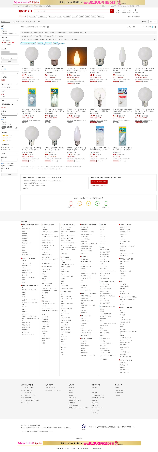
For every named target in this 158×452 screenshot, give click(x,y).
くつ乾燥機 (24, 240)
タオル (121, 278)
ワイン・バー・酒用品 (86, 251)
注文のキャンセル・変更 (98, 395)
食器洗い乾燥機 (26, 325)
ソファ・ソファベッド (125, 319)
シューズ (122, 236)
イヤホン (59, 16)
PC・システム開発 (65, 332)
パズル (102, 264)
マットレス (122, 312)
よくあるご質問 (112, 6)
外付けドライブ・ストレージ (49, 288)
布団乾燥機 (24, 238)
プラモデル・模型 (104, 256)
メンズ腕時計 (123, 284)
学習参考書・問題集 (66, 320)
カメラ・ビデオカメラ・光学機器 (50, 232)
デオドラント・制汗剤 (86, 330)
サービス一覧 (68, 448)
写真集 (62, 341)
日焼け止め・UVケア (86, 332)
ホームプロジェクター (47, 240)
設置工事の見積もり (26, 397)
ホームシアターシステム (48, 245)
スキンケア (83, 318)
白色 (2, 94)
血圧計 (43, 340)
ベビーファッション (105, 286)
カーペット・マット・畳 (126, 340)
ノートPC (44, 271)
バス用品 (122, 273)
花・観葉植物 (103, 359)
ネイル (82, 328)
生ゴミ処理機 (25, 332)
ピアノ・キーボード (66, 259)
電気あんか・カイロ (27, 272)
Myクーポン (71, 397)
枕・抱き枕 (122, 315)
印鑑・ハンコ (123, 264)
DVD (62, 354)
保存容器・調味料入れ (86, 234)
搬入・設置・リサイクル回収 (28, 395)
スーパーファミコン (86, 290)
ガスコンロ (24, 307)
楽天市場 (138, 6)
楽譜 (62, 306)
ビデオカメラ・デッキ (47, 242)
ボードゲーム (103, 268)
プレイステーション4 (86, 264)
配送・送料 (94, 387)
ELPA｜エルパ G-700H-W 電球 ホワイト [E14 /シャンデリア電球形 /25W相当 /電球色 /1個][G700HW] (122, 149)
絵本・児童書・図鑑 (66, 296)
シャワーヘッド (45, 324)
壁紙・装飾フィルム (125, 345)
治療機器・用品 (84, 298)
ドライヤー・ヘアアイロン (48, 303)
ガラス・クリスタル (6, 87)
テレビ (93, 16)
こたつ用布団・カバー (125, 352)
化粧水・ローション (86, 321)
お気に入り (71, 390)
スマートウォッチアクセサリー (69, 247)
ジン (101, 232)
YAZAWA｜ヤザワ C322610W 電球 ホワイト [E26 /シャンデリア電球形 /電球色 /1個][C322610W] (77, 149)
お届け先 (3, 111)
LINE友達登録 (95, 405)
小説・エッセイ (65, 322)
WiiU (82, 280)
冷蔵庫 (81, 16)
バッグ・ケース (124, 239)
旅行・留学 (64, 301)
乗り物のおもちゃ (104, 254)
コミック (63, 294)
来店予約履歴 (72, 403)
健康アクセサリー (85, 353)
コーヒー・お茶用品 (86, 248)
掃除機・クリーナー (27, 243)
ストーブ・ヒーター (27, 263)
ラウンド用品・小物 (125, 241)
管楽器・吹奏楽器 (65, 266)
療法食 (102, 335)
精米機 (23, 294)
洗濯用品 (122, 268)
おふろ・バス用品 (104, 291)
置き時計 (122, 291)
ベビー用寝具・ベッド (105, 293)
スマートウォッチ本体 (66, 245)
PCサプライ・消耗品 (47, 283)
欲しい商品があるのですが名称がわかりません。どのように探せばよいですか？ (44, 181)
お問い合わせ (95, 413)
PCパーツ (44, 295)
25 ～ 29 (3, 107)
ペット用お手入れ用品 (105, 313)
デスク (121, 326)
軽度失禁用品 (84, 312)
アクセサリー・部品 (46, 254)
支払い (93, 390)
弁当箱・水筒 (84, 241)
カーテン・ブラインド (125, 337)
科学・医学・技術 (65, 329)
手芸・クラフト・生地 (125, 271)
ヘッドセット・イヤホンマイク (69, 242)
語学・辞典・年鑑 (65, 327)
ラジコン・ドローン (105, 261)
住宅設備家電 (25, 252)
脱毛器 (43, 314)
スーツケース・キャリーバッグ (127, 299)
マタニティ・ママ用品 (105, 288)
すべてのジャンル (5, 21)
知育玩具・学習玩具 (105, 252)
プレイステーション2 (86, 278)
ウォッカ (102, 239)
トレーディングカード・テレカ (108, 271)
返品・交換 (94, 392)
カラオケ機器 (64, 285)
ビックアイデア (42, 16)
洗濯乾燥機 (24, 233)
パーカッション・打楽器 (67, 276)
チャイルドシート (104, 300)
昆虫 (101, 328)
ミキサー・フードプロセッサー (29, 316)
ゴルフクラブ (123, 234)
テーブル (122, 324)
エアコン (75, 16)
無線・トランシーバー (47, 257)
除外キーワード (5, 168)
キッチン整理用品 (85, 239)
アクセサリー (64, 274)
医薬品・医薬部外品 (86, 296)
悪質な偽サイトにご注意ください (44, 431)
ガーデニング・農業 (105, 353)
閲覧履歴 (71, 392)
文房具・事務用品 (124, 261)
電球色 (3, 96)
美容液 (82, 325)
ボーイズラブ (64, 325)
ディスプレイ (45, 276)
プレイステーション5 (86, 261)
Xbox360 (83, 271)
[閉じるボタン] (155, 32)
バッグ (121, 302)
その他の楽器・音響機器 (67, 288)
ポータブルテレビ (46, 250)
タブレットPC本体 (65, 229)
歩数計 (43, 336)
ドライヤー (52, 16)
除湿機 (23, 282)
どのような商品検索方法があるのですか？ (34, 183)
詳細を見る (77, 39)
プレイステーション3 (86, 275)
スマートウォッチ (124, 293)
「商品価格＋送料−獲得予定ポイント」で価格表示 (32, 27)
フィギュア (103, 259)
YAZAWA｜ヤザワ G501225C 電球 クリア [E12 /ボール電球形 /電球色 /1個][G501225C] (100, 111)
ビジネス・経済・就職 (66, 308)
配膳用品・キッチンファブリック (89, 243)
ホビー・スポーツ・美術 (67, 303)
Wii (81, 283)
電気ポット (24, 309)
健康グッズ (83, 350)
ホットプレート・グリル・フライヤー (30, 303)
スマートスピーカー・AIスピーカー (50, 260)
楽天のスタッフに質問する (99, 181)
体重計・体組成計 (46, 338)
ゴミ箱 (121, 349)
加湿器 (23, 279)
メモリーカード (45, 252)
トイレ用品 (122, 275)
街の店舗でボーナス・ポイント (53, 390)
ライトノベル (64, 336)
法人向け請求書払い (73, 405)
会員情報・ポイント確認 (75, 400)
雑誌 (62, 315)
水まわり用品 (84, 253)
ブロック (102, 275)
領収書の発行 (95, 400)
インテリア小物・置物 (125, 356)
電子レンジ (100, 16)
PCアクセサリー (46, 274)
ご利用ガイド (103, 6)
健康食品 (83, 348)
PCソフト (44, 297)
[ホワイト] (2, 69)
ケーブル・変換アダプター (67, 238)
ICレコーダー (45, 247)
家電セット (33, 16)
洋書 (62, 334)
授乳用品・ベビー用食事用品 (107, 296)
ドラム (62, 269)
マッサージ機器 (45, 326)
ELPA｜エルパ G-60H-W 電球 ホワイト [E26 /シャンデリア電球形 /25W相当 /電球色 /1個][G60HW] (54, 111)
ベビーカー (103, 298)
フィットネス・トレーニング (127, 246)
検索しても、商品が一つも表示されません (34, 185)
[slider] (1, 55)
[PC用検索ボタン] (112, 11)
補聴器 (43, 328)
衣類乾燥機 (24, 236)
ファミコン (83, 287)
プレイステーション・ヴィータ (88, 273)
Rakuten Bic (25, 11)
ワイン (102, 229)
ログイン (130, 16)
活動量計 (44, 333)
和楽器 (62, 283)
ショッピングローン (26, 392)
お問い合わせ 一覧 (77, 448)
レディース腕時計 (124, 286)
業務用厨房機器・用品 (86, 246)
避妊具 (82, 303)
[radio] (2, 28)
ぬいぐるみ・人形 (104, 249)
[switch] (16, 127)
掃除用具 (122, 266)
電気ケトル (24, 311)
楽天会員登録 (137, 16)
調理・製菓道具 (84, 229)
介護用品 (83, 307)
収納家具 (122, 335)
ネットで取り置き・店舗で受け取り (30, 400)
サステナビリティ (87, 448)
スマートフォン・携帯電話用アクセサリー (69, 232)
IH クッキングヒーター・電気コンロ (30, 319)
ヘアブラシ (44, 306)
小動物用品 (103, 318)
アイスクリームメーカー (28, 334)
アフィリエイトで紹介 (97, 408)
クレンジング (84, 323)
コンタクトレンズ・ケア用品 (88, 305)
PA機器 (63, 262)
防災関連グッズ (104, 348)
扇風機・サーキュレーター (28, 277)
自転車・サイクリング (125, 227)
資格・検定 (64, 339)
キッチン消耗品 (84, 236)
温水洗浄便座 (45, 331)
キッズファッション (105, 284)
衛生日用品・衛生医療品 (87, 300)
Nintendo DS (84, 285)
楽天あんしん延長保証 (26, 390)
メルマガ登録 (95, 403)
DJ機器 (63, 278)
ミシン (23, 247)
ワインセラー (25, 314)
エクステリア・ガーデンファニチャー (108, 355)
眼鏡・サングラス (124, 255)
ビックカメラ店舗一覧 (123, 6)
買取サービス (24, 403)
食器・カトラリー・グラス (87, 232)
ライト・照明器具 (26, 255)
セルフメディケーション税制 (28, 431)
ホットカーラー (45, 317)
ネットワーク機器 (46, 285)
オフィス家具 (123, 354)
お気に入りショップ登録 (98, 397)
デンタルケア (45, 319)
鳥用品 (102, 321)
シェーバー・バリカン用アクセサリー (50, 311)
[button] (5, 53)
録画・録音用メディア (47, 234)
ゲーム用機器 (45, 293)
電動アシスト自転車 (125, 229)
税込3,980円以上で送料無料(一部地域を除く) (40, 6)
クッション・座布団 (125, 322)
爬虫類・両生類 (104, 325)
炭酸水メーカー (26, 322)
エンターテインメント (66, 299)
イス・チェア (123, 329)
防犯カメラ (103, 345)
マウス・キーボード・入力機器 (49, 290)
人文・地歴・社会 (65, 317)
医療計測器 (83, 310)
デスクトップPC (46, 269)
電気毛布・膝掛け (26, 270)
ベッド (121, 317)
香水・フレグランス (86, 335)
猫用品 (102, 309)
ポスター (63, 344)
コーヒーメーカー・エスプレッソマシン (30, 299)
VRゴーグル (64, 253)
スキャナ (44, 281)
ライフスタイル (65, 313)
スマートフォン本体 (66, 227)
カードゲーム (103, 266)
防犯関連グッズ (124, 365)
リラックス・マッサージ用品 (88, 355)
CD (62, 352)
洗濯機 (87, 16)
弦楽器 (62, 281)
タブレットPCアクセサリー (68, 235)
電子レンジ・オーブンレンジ (29, 289)
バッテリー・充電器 (66, 240)
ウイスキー (103, 227)
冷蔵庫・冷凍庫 (26, 228)
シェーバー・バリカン (47, 308)
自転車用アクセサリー (125, 232)
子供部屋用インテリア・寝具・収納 (128, 332)
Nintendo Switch (85, 259)
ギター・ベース (65, 271)
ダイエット (83, 343)
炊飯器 (23, 292)
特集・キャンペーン (50, 387)
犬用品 (102, 311)
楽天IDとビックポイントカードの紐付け (78, 408)
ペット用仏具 (103, 330)
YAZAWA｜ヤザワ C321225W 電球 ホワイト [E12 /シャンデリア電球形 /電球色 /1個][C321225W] (122, 70)
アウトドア (122, 251)
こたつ (23, 268)
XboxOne (83, 268)
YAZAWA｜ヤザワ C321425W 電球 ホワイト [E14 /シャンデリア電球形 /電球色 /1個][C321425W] (77, 70)
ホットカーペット (26, 265)
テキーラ (102, 243)
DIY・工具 (102, 341)
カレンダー (64, 310)
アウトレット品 (124, 362)
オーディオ (44, 229)
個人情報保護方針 (119, 392)
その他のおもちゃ (104, 278)
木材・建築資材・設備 (105, 350)
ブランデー (103, 241)
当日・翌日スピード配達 (27, 387)
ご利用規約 (117, 395)
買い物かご (71, 387)
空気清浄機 (67, 16)
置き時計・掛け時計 (125, 342)
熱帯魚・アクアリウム (105, 316)
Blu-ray (63, 350)
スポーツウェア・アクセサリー (127, 253)
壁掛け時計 (122, 288)
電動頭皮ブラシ (45, 321)
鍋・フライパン (84, 227)
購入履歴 (71, 395)
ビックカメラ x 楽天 (23, 6)
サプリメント (84, 341)
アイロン (24, 245)
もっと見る (25, 188)
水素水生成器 (25, 329)
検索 (10, 61)
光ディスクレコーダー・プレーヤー (50, 237)
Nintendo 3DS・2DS (86, 266)
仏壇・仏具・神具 (124, 372)
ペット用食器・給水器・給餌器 (108, 323)
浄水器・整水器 (26, 327)
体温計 (43, 343)
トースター (24, 297)
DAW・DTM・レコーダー (67, 264)
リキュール (103, 236)
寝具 (121, 310)
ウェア (121, 243)
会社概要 (132, 6)
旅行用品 (122, 304)
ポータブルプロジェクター (48, 263)
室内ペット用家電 (104, 332)
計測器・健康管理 (85, 345)
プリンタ (44, 278)
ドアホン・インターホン (106, 343)
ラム (101, 234)
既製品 (3, 80)
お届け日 (3, 117)
